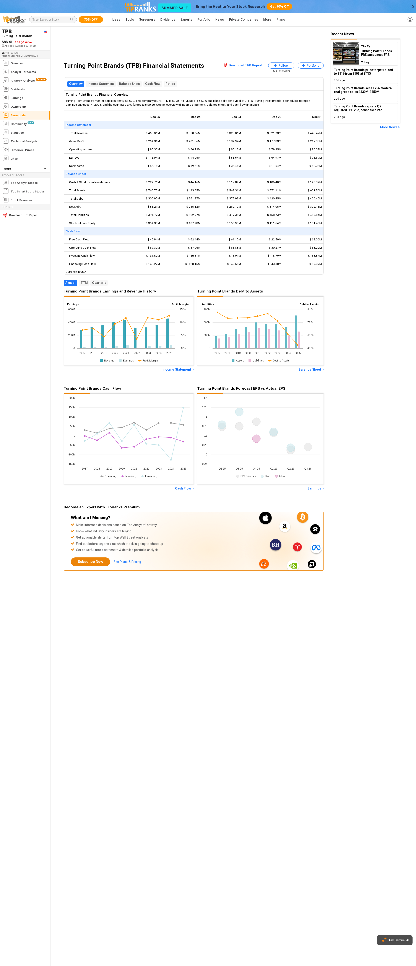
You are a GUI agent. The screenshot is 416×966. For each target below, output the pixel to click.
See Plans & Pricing (127, 562)
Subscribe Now (90, 562)
